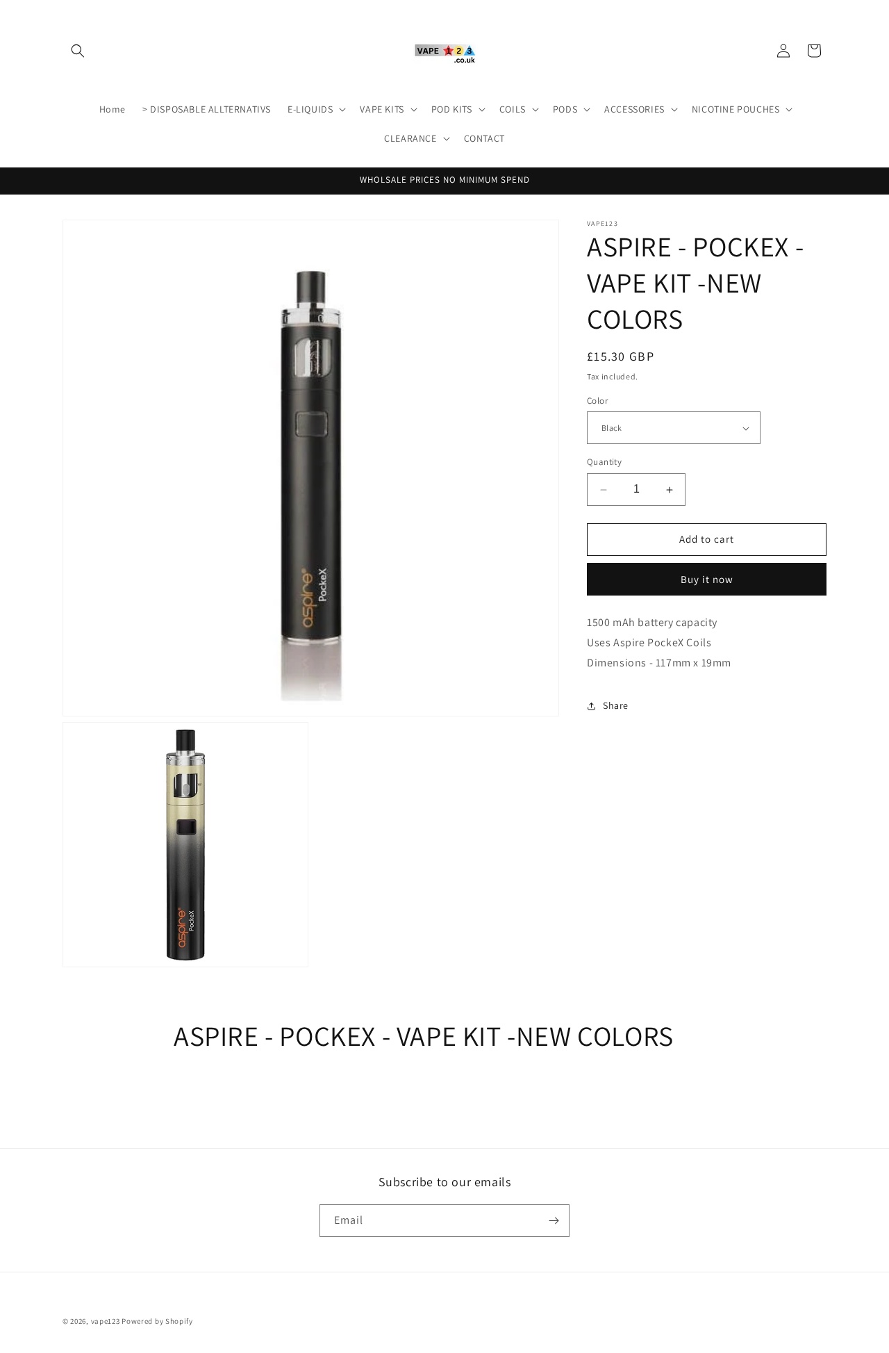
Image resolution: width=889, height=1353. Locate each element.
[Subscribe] (553, 1220)
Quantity (604, 462)
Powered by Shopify (157, 1321)
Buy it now (707, 579)
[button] (78, 50)
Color (597, 401)
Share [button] (616, 705)
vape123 (105, 1321)
